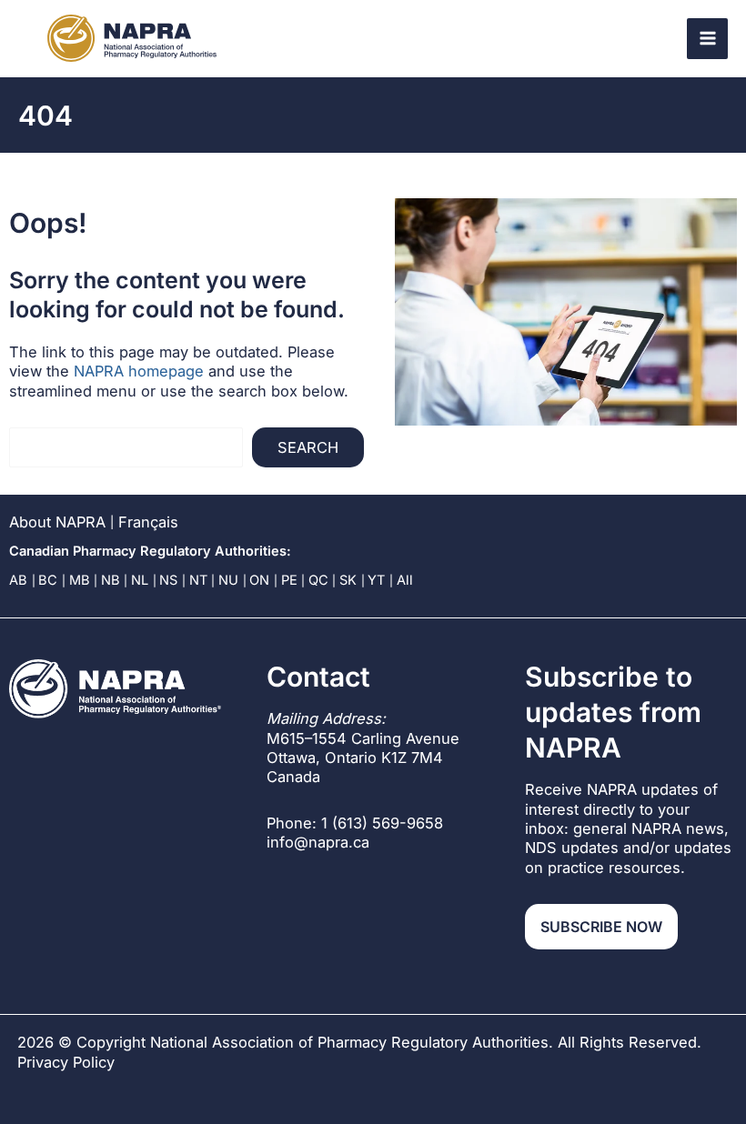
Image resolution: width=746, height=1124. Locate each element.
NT (198, 580)
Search (307, 447)
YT (376, 580)
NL (139, 580)
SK (348, 580)
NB (110, 580)
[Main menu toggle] (707, 38)
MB (79, 580)
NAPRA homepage (139, 371)
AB (18, 580)
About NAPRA (57, 522)
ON (259, 580)
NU (228, 580)
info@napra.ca (318, 842)
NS (168, 580)
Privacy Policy (66, 1062)
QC (318, 580)
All (405, 580)
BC (47, 580)
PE (289, 580)
